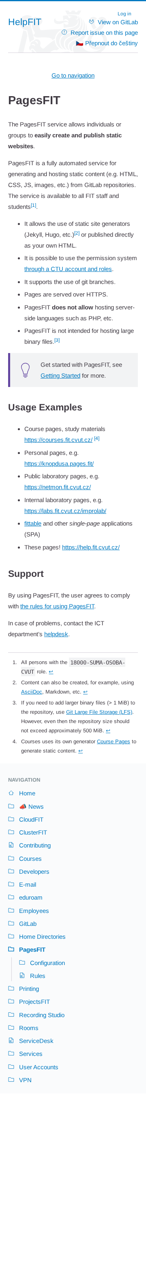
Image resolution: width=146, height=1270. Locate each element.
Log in (124, 13)
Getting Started (60, 375)
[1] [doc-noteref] (33, 205)
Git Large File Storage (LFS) (99, 712)
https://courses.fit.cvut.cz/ (58, 439)
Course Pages (113, 741)
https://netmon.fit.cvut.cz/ (57, 487)
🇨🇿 (107, 43)
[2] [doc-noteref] (76, 233)
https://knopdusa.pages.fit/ (59, 463)
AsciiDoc (31, 692)
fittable (32, 523)
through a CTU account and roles (68, 268)
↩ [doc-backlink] (51, 672)
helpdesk (56, 634)
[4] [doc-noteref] (96, 438)
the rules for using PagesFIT (57, 606)
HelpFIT (24, 22)
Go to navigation (73, 75)
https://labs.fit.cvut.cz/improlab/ (65, 510)
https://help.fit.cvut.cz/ (91, 547)
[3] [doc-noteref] (57, 340)
